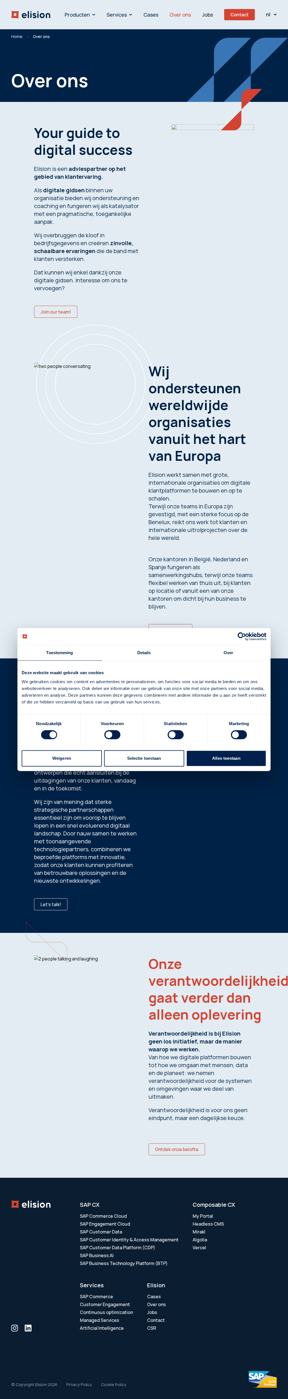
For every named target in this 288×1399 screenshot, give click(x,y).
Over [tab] (228, 652)
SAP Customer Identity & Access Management (129, 1240)
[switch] (112, 734)
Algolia (200, 1240)
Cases (150, 14)
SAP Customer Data (101, 1232)
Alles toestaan (226, 758)
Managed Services (99, 1320)
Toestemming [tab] (59, 652)
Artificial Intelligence (102, 1328)
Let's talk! (50, 904)
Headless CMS (208, 1224)
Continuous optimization (106, 1312)
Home (16, 36)
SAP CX (90, 1204)
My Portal (203, 1216)
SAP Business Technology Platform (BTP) (124, 1263)
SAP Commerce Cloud (103, 1216)
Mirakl (199, 1232)
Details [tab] (144, 652)
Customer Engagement (105, 1304)
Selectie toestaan (144, 758)
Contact (239, 15)
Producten (77, 14)
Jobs (207, 14)
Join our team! (55, 312)
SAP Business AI (97, 1255)
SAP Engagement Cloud (105, 1224)
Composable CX (214, 1204)
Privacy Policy (79, 1384)
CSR (151, 1328)
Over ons (180, 14)
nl (268, 14)
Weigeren (61, 758)
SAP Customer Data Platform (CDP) (117, 1247)
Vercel (199, 1247)
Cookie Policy (113, 1384)
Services (117, 14)
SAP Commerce (96, 1296)
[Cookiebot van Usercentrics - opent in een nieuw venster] (241, 636)
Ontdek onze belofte (177, 1149)
